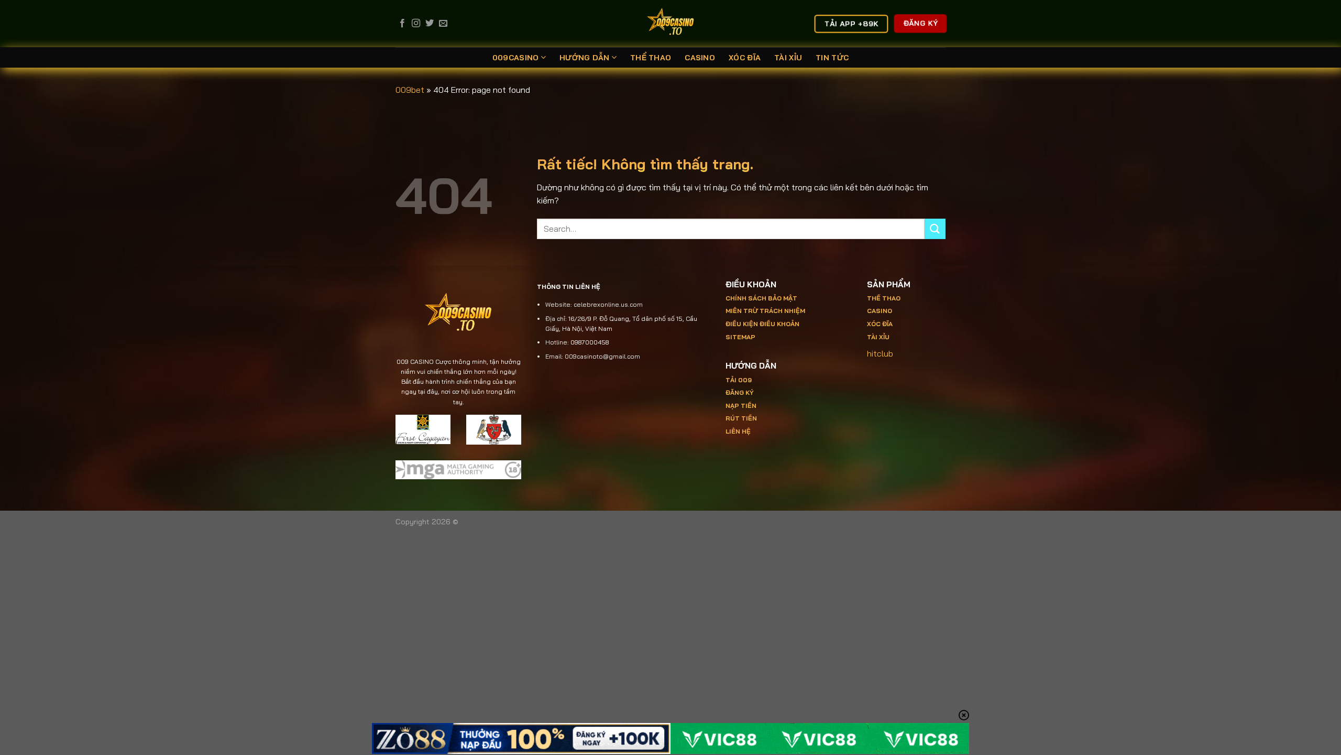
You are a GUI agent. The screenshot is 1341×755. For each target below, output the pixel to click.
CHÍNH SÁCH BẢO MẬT (761, 298)
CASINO (700, 57)
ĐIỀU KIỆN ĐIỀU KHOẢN (762, 324)
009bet (409, 89)
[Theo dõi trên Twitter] (429, 23)
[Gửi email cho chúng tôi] (443, 23)
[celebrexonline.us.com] (671, 23)
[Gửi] (935, 229)
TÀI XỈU (788, 57)
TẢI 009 (739, 380)
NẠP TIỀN (741, 405)
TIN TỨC (832, 57)
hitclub (880, 353)
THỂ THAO (650, 57)
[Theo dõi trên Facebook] (402, 23)
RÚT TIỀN (741, 418)
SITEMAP (740, 337)
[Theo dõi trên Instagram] (416, 23)
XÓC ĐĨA (745, 57)
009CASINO (515, 57)
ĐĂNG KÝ (740, 392)
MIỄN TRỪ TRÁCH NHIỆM (765, 311)
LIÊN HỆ (738, 431)
